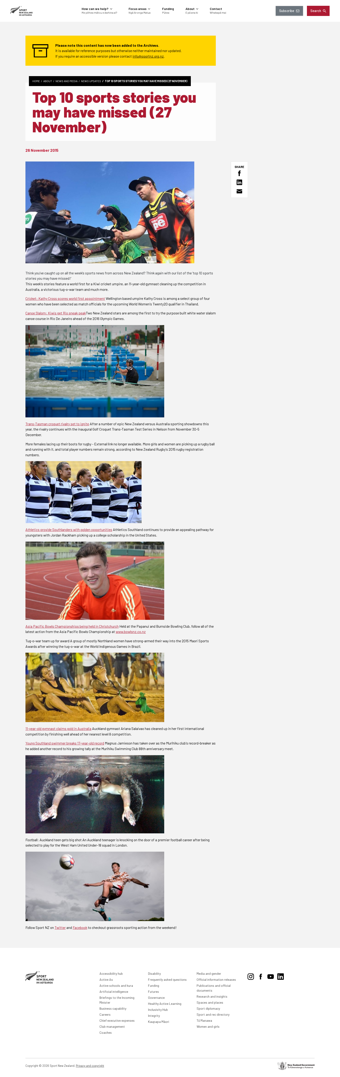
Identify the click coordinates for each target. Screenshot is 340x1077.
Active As (106, 979)
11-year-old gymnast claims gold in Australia (58, 728)
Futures (153, 991)
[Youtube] (270, 976)
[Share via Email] (239, 191)
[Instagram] (250, 976)
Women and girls (208, 1026)
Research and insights (212, 996)
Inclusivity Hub (158, 1010)
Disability (154, 973)
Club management (112, 1026)
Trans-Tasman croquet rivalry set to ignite (57, 424)
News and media (66, 81)
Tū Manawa (204, 1020)
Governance (156, 997)
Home (36, 81)
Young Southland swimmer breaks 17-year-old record (64, 743)
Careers (105, 1014)
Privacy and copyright (90, 1066)
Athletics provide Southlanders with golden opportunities (68, 529)
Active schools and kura (116, 985)
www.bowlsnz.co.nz (131, 631)
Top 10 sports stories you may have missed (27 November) (146, 81)
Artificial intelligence (113, 991)
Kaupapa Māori (158, 1022)
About (47, 81)
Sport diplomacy (208, 1008)
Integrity (154, 1016)
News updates (91, 81)
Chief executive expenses (117, 1020)
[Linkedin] (280, 976)
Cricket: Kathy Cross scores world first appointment (65, 298)
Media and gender (209, 973)
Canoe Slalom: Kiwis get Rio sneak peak (55, 313)
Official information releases (216, 979)
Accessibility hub (111, 973)
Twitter (60, 927)
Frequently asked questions (167, 979)
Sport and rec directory (213, 1014)
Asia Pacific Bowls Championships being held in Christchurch (72, 626)
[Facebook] (260, 976)
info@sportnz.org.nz (148, 56)
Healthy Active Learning (164, 1004)
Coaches (105, 1032)
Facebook (80, 927)
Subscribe (286, 11)
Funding (153, 985)
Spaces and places (210, 1002)
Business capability (112, 1008)
